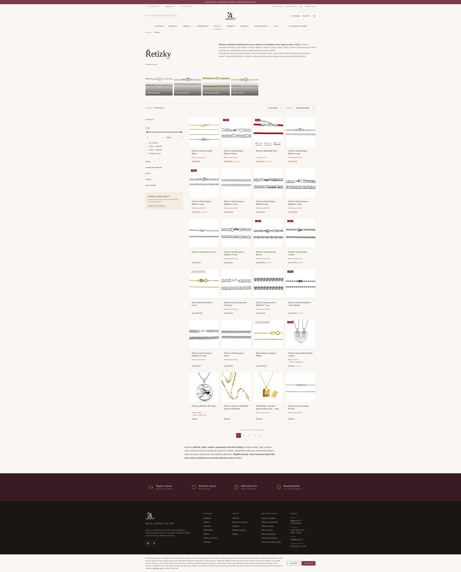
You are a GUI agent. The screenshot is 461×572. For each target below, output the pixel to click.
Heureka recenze (310, 6)
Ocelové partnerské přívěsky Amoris (300, 354)
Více (275, 26)
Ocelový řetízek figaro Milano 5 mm (201, 202)
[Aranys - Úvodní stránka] (230, 16)
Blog (300, 6)
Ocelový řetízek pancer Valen (234, 354)
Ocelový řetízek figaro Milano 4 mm (298, 152)
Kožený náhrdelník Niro (266, 150)
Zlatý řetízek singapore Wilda (266, 354)
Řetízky (217, 26)
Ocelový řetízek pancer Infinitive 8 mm (298, 202)
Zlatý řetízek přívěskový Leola (202, 303)
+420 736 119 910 (153, 6)
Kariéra (235, 534)
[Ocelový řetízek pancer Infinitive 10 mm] (204, 334)
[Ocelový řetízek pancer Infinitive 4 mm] (236, 182)
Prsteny (244, 26)
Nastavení (293, 563)
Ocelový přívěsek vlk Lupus (204, 405)
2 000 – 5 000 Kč (155, 146)
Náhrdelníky (202, 26)
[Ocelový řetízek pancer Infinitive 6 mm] (236, 233)
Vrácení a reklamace (269, 522)
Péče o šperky (267, 530)
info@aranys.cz (170, 6)
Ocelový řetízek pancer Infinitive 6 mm (234, 253)
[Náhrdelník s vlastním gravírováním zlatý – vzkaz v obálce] (268, 387)
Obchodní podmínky (269, 538)
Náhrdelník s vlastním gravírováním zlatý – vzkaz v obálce (268, 407)
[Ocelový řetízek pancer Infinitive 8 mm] (300, 182)
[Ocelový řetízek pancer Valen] (236, 334)
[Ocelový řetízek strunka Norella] (300, 387)
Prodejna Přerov (277, 6)
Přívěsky (187, 26)
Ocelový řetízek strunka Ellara (202, 152)
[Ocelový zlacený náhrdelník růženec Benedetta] (236, 387)
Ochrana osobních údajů (271, 542)
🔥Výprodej (159, 26)
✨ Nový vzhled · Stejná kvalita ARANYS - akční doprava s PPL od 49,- (230, 2)
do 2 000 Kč (153, 143)
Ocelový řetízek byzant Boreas (266, 253)
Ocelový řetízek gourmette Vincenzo (235, 303)
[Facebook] (154, 543)
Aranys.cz (149, 32)
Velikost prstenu (267, 526)
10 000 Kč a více (155, 153)
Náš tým (235, 518)
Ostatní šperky (260, 26)
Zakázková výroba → (157, 205)
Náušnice (173, 26)
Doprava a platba (291, 6)
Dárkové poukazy (268, 534)
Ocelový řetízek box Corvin (204, 251)
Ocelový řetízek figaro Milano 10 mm (233, 152)
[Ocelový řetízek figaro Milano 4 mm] (300, 132)
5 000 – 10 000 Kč (155, 150)
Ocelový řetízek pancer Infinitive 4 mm (234, 202)
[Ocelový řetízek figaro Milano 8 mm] (268, 182)
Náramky (231, 26)
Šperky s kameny (210, 538)
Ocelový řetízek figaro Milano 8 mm (265, 202)
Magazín (235, 526)
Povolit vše (308, 563)
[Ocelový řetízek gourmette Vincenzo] (236, 284)
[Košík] (314, 16)
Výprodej (207, 542)
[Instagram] (148, 543)
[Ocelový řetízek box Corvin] (204, 233)
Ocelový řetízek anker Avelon (297, 253)
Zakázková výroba (298, 26)
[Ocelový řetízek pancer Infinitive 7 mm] (268, 284)
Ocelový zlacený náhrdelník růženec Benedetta (236, 407)
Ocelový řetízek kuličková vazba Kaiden (299, 303)
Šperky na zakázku (240, 522)
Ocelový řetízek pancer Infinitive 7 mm (266, 303)
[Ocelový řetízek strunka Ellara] (204, 132)
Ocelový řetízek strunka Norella (298, 407)
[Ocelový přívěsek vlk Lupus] (204, 387)
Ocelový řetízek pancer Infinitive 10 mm (202, 354)
